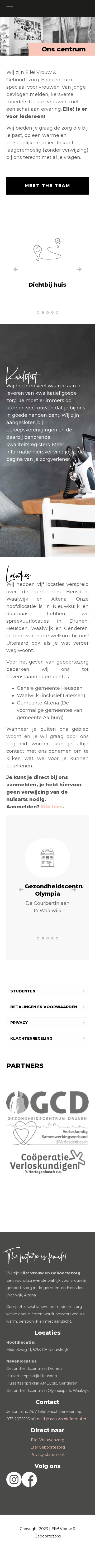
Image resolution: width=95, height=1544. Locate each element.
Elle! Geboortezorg (47, 1447)
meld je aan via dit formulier (60, 1419)
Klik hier (51, 807)
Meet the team (47, 185)
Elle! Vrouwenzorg (47, 1440)
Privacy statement (47, 1454)
